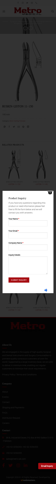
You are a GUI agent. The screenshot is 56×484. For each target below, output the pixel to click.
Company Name (16, 243)
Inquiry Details (14, 255)
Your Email (14, 231)
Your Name (14, 219)
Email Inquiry (47, 466)
